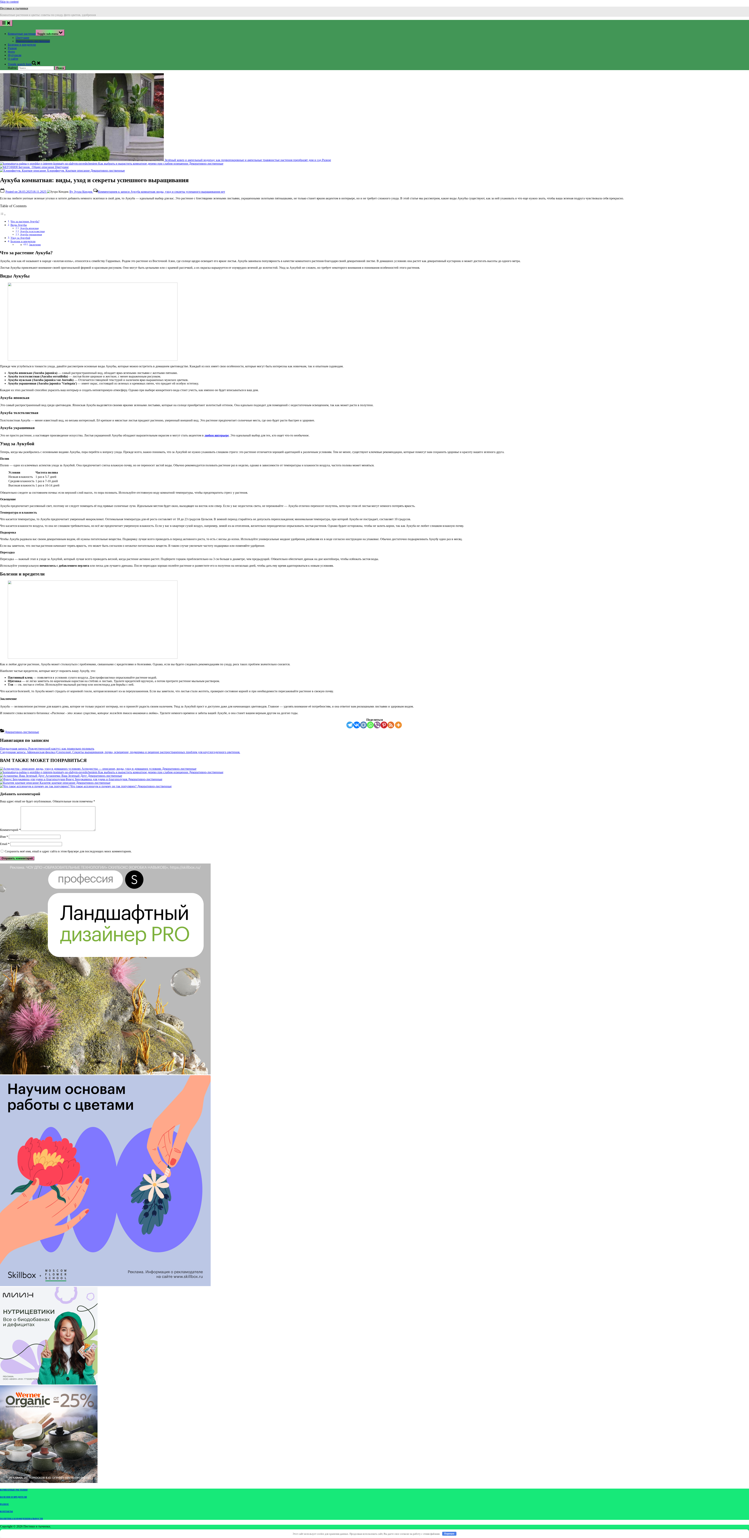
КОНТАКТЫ (6, 1511)
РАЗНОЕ (4, 1504)
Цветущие (22, 37)
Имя (4, 836)
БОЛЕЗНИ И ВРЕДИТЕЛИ (13, 1497)
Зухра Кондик (81, 191)
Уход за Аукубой (20, 237)
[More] (398, 725)
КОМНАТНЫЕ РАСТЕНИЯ (14, 1490)
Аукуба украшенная (31, 234)
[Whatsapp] (370, 725)
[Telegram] (349, 725)
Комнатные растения (22, 33)
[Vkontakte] (356, 725)
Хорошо (449, 1533)
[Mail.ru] (363, 725)
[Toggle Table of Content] (3, 214)
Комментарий (10, 829)
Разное (12, 48)
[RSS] (390, 725)
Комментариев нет (161, 191)
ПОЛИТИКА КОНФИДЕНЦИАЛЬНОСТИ (21, 1518)
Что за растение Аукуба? (25, 221)
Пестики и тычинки (14, 8)
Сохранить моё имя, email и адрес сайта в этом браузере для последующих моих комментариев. (68, 851)
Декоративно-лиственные (33, 41)
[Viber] (377, 725)
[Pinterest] (384, 725)
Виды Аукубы (19, 225)
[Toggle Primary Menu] (6, 23)
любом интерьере (216, 435)
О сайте (13, 58)
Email (5, 844)
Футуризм (14, 55)
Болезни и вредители (22, 44)
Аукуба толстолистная (32, 231)
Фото (11, 51)
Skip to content (9, 1)
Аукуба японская (29, 228)
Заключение (35, 245)
